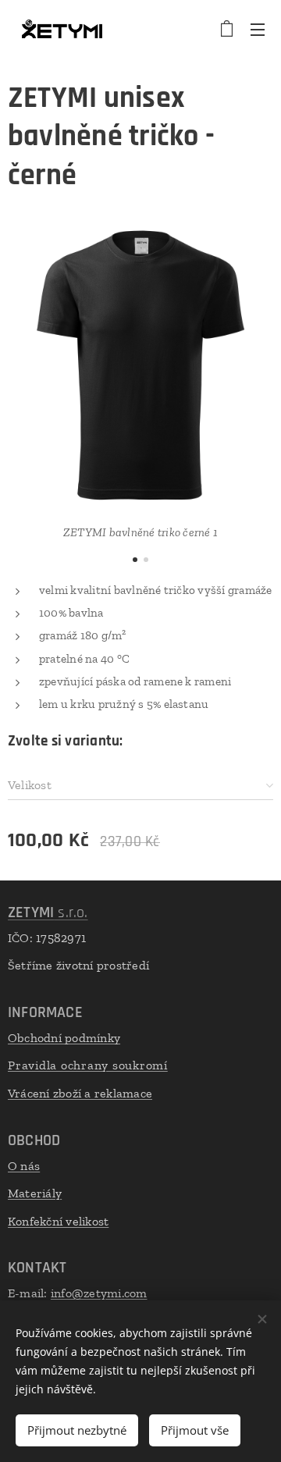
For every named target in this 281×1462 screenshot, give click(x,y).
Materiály (35, 1193)
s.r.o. (48, 912)
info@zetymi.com (99, 1293)
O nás (24, 1165)
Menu (257, 28)
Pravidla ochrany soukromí (88, 1065)
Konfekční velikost (58, 1221)
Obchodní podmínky (64, 1037)
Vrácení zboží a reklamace (80, 1093)
